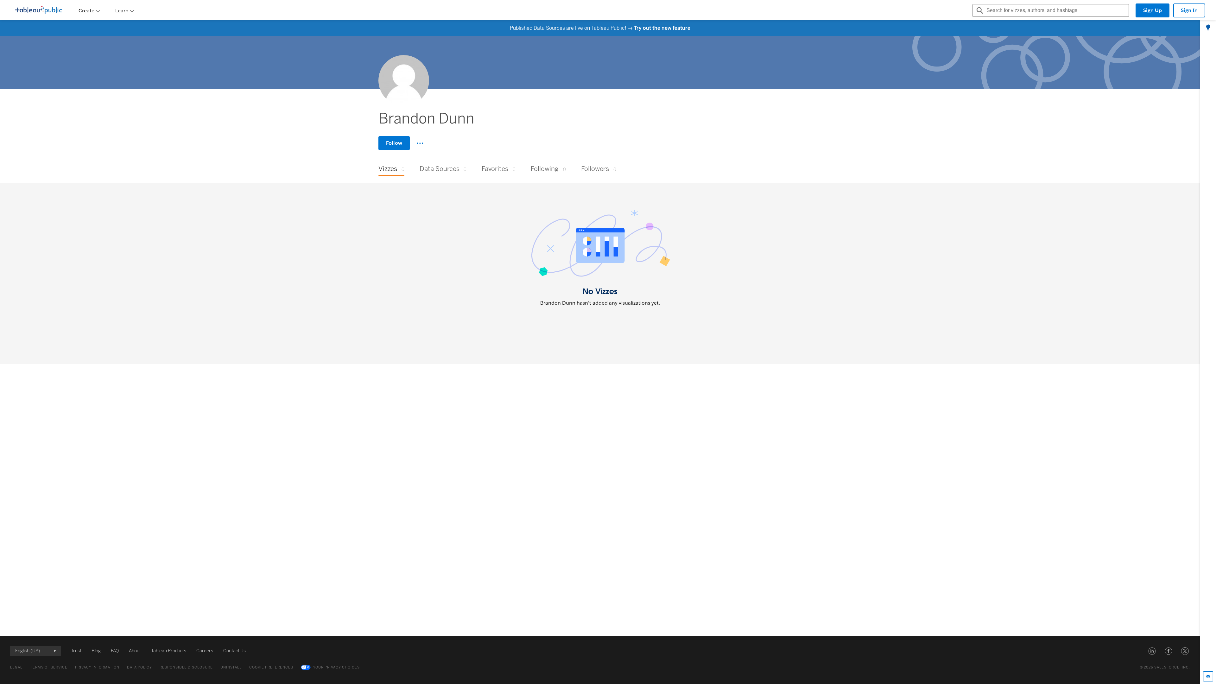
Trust (76, 651)
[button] (1152, 651)
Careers (204, 651)
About (135, 651)
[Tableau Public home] (38, 10)
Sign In (1189, 10)
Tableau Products (168, 651)
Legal (16, 667)
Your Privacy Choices (336, 667)
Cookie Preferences (271, 667)
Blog (96, 651)
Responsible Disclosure (186, 667)
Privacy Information (97, 667)
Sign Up (1152, 10)
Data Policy (139, 667)
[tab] (1208, 28)
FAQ (115, 651)
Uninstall (231, 667)
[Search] (979, 10)
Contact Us (234, 651)
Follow (394, 143)
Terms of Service (48, 667)
